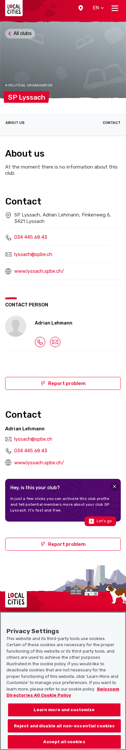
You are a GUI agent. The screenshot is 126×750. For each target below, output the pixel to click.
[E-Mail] (55, 342)
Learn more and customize (64, 709)
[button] (81, 8)
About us (15, 123)
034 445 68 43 (30, 237)
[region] (63, 681)
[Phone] (40, 342)
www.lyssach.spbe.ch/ (39, 271)
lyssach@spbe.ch (33, 254)
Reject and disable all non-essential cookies (64, 725)
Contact (112, 123)
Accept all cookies (64, 741)
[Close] (114, 486)
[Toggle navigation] (115, 8)
